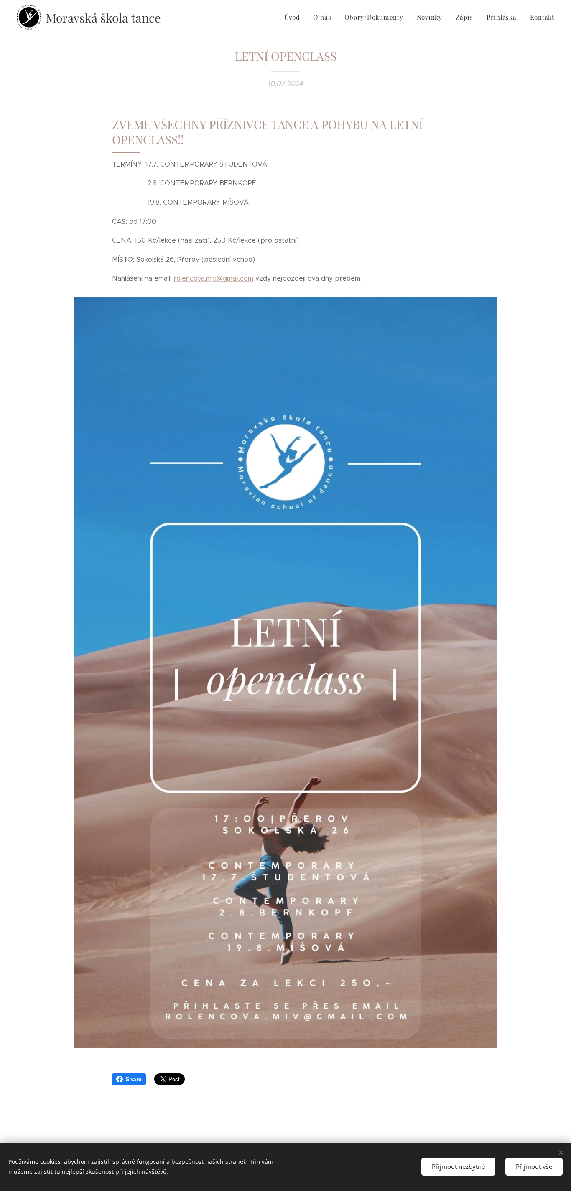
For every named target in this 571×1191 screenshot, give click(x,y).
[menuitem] (294, 17)
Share (133, 1079)
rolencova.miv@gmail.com (213, 278)
